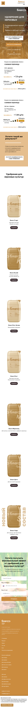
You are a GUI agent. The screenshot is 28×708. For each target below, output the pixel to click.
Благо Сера (14, 530)
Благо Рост (14, 376)
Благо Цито (14, 479)
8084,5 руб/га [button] (22, 127)
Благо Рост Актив (14, 325)
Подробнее (22, 701)
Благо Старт (14, 220)
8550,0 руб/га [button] (21, 88)
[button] (14, 38)
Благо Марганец (14, 428)
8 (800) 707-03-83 (21, 3)
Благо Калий (14, 273)
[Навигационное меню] (3, 3)
